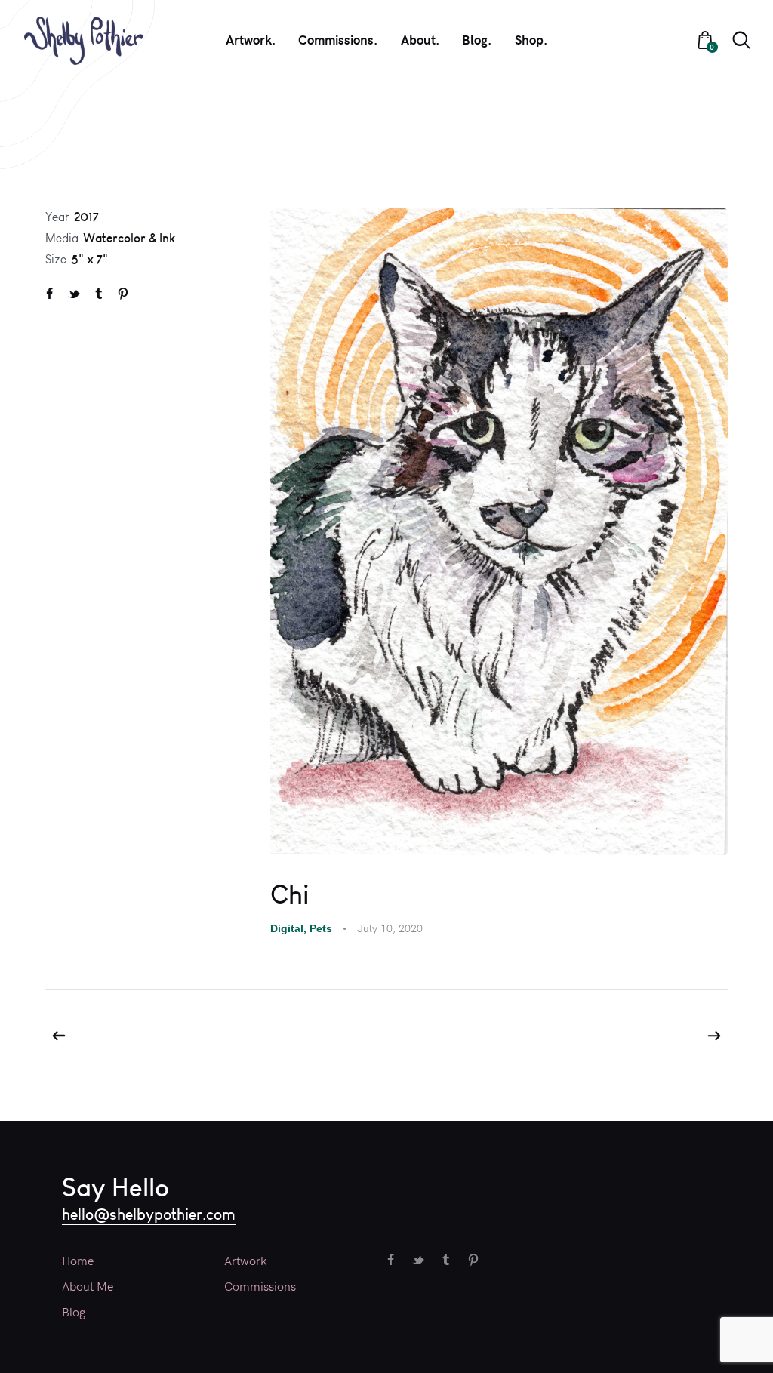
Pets (321, 928)
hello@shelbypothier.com (149, 1214)
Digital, (290, 928)
